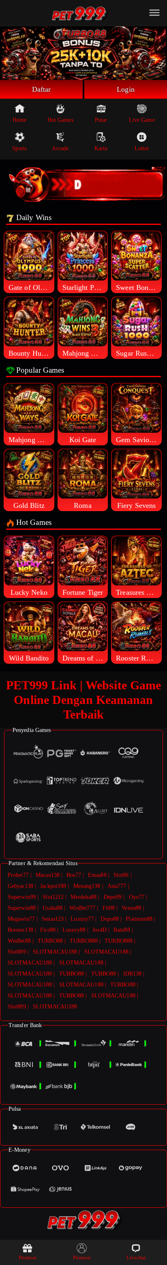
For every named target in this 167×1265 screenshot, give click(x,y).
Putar (101, 120)
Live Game (142, 120)
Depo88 (110, 919)
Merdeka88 (83, 897)
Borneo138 (20, 930)
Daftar (41, 89)
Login (126, 89)
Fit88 (109, 908)
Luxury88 (74, 930)
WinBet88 (19, 941)
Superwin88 (22, 908)
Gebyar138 (20, 886)
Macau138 (48, 875)
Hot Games (60, 120)
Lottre (142, 148)
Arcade (60, 148)
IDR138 (132, 974)
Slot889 (17, 952)
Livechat (136, 1257)
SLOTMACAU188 (55, 952)
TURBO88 (50, 941)
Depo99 (113, 897)
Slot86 (121, 875)
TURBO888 (84, 941)
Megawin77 (21, 919)
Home (19, 120)
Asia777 (116, 886)
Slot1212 (53, 897)
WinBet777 (82, 908)
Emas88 (97, 875)
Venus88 (131, 908)
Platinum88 (139, 919)
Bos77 (73, 875)
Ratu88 (121, 930)
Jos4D (99, 930)
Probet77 (18, 875)
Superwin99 (22, 897)
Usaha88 (52, 908)
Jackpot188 (53, 886)
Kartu (101, 148)
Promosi (28, 1257)
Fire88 (48, 930)
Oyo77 (137, 897)
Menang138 (87, 886)
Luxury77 (82, 919)
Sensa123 (53, 919)
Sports (19, 148)
